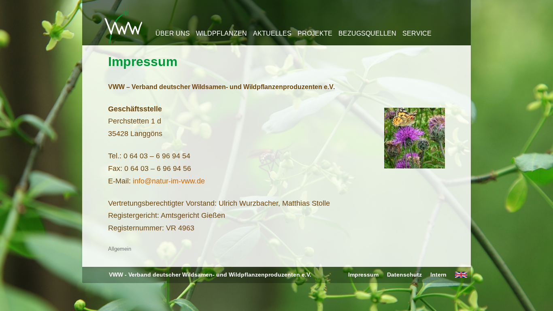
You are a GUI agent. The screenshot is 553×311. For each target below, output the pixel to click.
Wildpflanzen (221, 33)
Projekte (315, 33)
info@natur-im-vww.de (169, 181)
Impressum (142, 61)
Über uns (172, 33)
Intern (438, 274)
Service (417, 33)
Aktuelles (272, 33)
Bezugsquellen (367, 33)
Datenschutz (404, 274)
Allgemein (119, 249)
